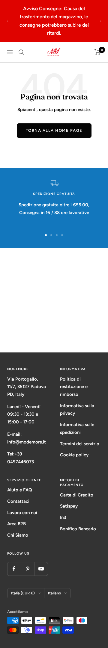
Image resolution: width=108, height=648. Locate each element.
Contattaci (18, 501)
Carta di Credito (76, 495)
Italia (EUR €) (23, 593)
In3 (63, 517)
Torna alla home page (54, 130)
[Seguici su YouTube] (41, 569)
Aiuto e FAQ (19, 490)
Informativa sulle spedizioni (77, 428)
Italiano (54, 593)
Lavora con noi (22, 512)
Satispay (69, 506)
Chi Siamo (17, 535)
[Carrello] (97, 52)
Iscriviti (54, 329)
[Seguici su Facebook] (14, 569)
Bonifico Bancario (78, 529)
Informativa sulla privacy (77, 409)
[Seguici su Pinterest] (27, 569)
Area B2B (16, 523)
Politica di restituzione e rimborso (74, 386)
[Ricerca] (21, 52)
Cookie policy (74, 455)
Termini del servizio (79, 443)
